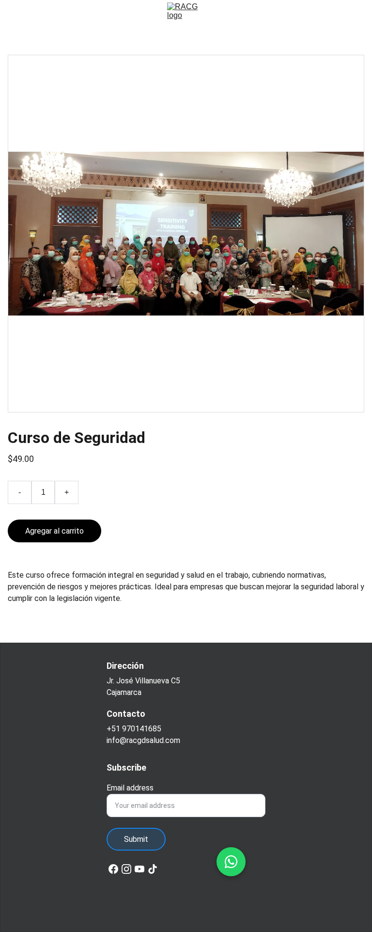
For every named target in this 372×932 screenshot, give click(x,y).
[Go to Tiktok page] (152, 869)
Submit (136, 839)
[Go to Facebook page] (113, 869)
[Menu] (21, 14)
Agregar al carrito (54, 531)
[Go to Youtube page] (139, 869)
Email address (130, 787)
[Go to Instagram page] (126, 869)
